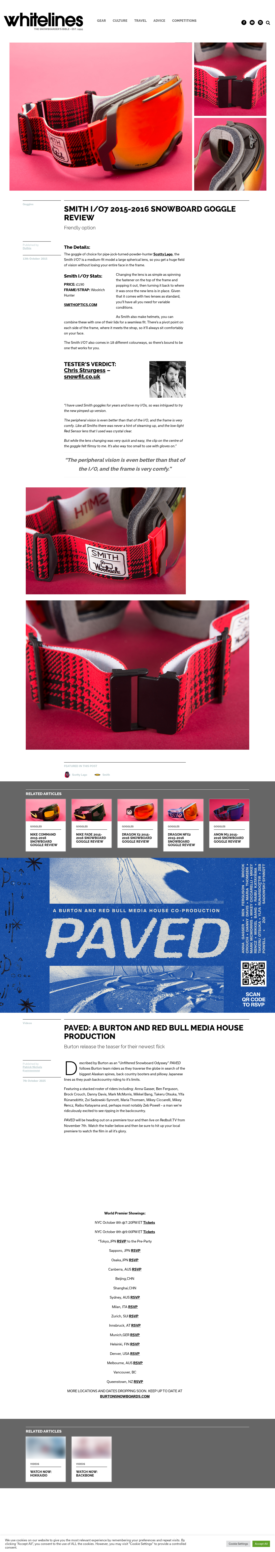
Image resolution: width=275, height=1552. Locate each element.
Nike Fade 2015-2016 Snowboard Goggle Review (92, 823)
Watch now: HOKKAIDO (46, 1459)
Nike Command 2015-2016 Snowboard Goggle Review (46, 825)
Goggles (28, 204)
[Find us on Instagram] (260, 22)
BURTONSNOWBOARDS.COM (125, 1396)
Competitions (184, 21)
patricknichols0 (32, 1070)
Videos (27, 1023)
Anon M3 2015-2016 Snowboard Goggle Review (229, 823)
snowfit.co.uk (82, 376)
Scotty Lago (163, 254)
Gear (101, 21)
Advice (159, 21)
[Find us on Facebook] (243, 22)
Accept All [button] (261, 1543)
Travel (140, 21)
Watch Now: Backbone (92, 1459)
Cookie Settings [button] (238, 1543)
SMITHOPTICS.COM (80, 305)
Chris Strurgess (84, 370)
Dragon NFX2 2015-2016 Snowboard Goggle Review (183, 825)
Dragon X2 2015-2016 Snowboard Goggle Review (137, 823)
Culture (120, 21)
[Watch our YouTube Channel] (252, 22)
